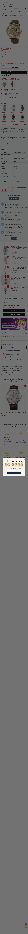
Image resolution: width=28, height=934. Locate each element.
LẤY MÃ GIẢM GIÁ (14, 472)
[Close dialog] (24, 459)
